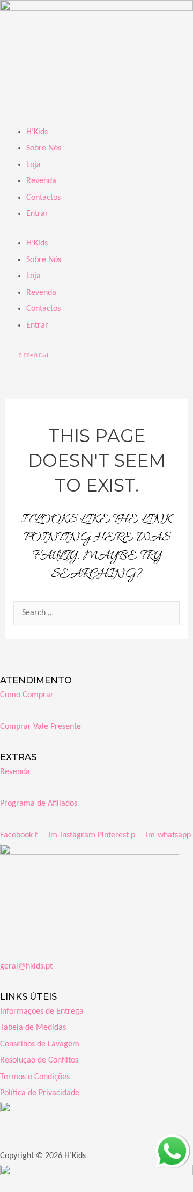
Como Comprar (27, 695)
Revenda (41, 181)
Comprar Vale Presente (40, 727)
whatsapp (171, 1142)
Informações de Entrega (42, 1011)
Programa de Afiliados (38, 803)
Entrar (37, 213)
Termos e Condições (35, 1077)
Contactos (43, 197)
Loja (33, 165)
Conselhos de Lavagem (39, 1044)
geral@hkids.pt (26, 966)
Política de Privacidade (39, 1093)
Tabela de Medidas (33, 1027)
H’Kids (37, 132)
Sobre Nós (43, 148)
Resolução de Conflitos (39, 1060)
